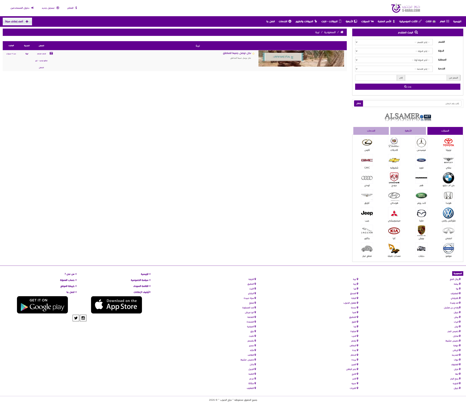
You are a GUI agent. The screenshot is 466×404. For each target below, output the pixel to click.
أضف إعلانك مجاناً (14, 21)
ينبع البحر (454, 378)
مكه (252, 350)
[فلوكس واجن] (449, 213)
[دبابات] (421, 248)
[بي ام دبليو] (449, 178)
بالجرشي (455, 298)
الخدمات (283, 21)
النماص (353, 345)
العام (442, 21)
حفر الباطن (351, 369)
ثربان (456, 326)
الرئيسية (457, 21)
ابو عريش (249, 312)
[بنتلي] (449, 160)
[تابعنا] (83, 318)
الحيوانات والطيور (304, 21)
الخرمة (251, 279)
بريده (354, 359)
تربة (26, 53)
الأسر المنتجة (384, 21)
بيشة (456, 284)
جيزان (456, 312)
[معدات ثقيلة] (394, 248)
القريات (353, 388)
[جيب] (367, 213)
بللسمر (250, 340)
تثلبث (251, 336)
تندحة (354, 307)
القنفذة (250, 321)
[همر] (421, 178)
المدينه (455, 355)
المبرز (354, 364)
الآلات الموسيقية (408, 21)
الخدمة (441, 68)
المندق (353, 293)
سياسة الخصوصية (140, 280)
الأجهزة (349, 21)
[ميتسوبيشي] (394, 213)
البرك (456, 321)
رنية (355, 284)
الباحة (354, 298)
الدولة (441, 50)
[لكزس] (367, 142)
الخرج (354, 373)
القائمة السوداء (141, 286)
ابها (457, 373)
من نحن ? (70, 274)
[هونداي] (394, 195)
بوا (457, 288)
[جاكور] (367, 231)
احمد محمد (41, 53)
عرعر (251, 378)
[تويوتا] (449, 142)
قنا (355, 326)
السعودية (330, 32)
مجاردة (353, 331)
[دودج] (394, 178)
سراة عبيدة (249, 298)
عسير (251, 345)
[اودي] (367, 178)
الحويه (456, 383)
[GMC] (367, 160)
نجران (456, 369)
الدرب (354, 336)
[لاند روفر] (421, 195)
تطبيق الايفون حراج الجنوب (116, 304)
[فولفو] (449, 248)
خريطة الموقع (67, 286)
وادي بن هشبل (451, 307)
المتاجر (70, 8)
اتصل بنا (270, 21)
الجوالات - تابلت (329, 21)
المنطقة (442, 59)
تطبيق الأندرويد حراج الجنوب (42, 304)
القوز (354, 321)
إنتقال (358, 103)
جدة (354, 350)
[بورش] (421, 231)
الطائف (251, 355)
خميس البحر (453, 331)
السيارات (365, 21)
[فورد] (421, 160)
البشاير (251, 293)
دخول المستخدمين (20, 8)
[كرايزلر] (367, 195)
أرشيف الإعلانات (141, 292)
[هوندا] (449, 195)
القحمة (250, 317)
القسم (441, 41)
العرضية (250, 326)
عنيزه (354, 383)
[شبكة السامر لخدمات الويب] (408, 117)
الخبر (354, 378)
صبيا (354, 312)
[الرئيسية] (405, 8)
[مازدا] (421, 213)
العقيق (250, 284)
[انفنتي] (449, 231)
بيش (456, 317)
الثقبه (251, 373)
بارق (252, 331)
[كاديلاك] (394, 142)
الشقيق (353, 317)
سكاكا (251, 383)
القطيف (250, 388)
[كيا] (394, 231)
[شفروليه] (394, 160)
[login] (253, 53)
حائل (252, 364)
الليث (251, 288)
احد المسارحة (248, 307)
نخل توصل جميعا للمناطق (237, 55)
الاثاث (428, 21)
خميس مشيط (452, 340)
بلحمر (354, 340)
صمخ (251, 302)
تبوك (456, 359)
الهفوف (455, 364)
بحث (409, 86)
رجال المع (454, 279)
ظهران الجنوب (350, 302)
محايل (456, 336)
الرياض (456, 350)
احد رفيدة (454, 302)
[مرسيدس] (421, 142)
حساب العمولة (67, 280)
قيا (355, 288)
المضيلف (455, 293)
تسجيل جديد (48, 8)
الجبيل (251, 369)
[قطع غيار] (367, 248)
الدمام (353, 355)
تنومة (456, 345)
